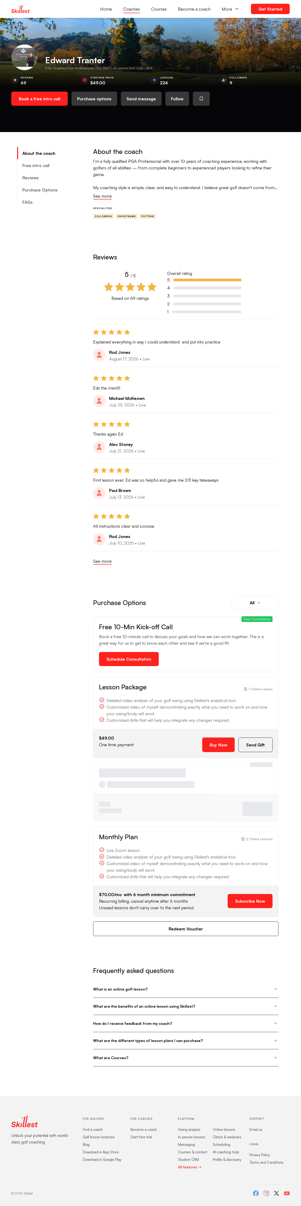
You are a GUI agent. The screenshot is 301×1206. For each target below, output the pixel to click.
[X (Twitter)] (276, 1193)
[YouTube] (287, 1193)
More (227, 9)
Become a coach (194, 9)
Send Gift (255, 744)
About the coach (38, 153)
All (252, 602)
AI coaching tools (226, 1152)
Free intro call (35, 165)
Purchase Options (40, 189)
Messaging (186, 1144)
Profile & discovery (227, 1159)
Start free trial (141, 1137)
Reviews (30, 177)
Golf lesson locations (99, 1137)
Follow (177, 98)
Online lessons (224, 1129)
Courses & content (192, 1152)
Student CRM (188, 1159)
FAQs (27, 202)
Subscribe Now (250, 901)
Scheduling (221, 1144)
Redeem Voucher (186, 928)
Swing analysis (189, 1129)
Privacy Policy (260, 1155)
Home (106, 9)
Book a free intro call (39, 98)
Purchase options (94, 98)
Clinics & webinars (227, 1137)
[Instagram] (266, 1193)
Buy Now (218, 744)
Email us (256, 1129)
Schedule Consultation (129, 659)
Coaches (131, 9)
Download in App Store (101, 1152)
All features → (189, 1167)
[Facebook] (256, 1193)
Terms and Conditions (266, 1162)
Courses (159, 9)
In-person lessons (191, 1137)
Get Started (270, 9)
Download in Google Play (102, 1159)
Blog (86, 1144)
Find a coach (93, 1129)
